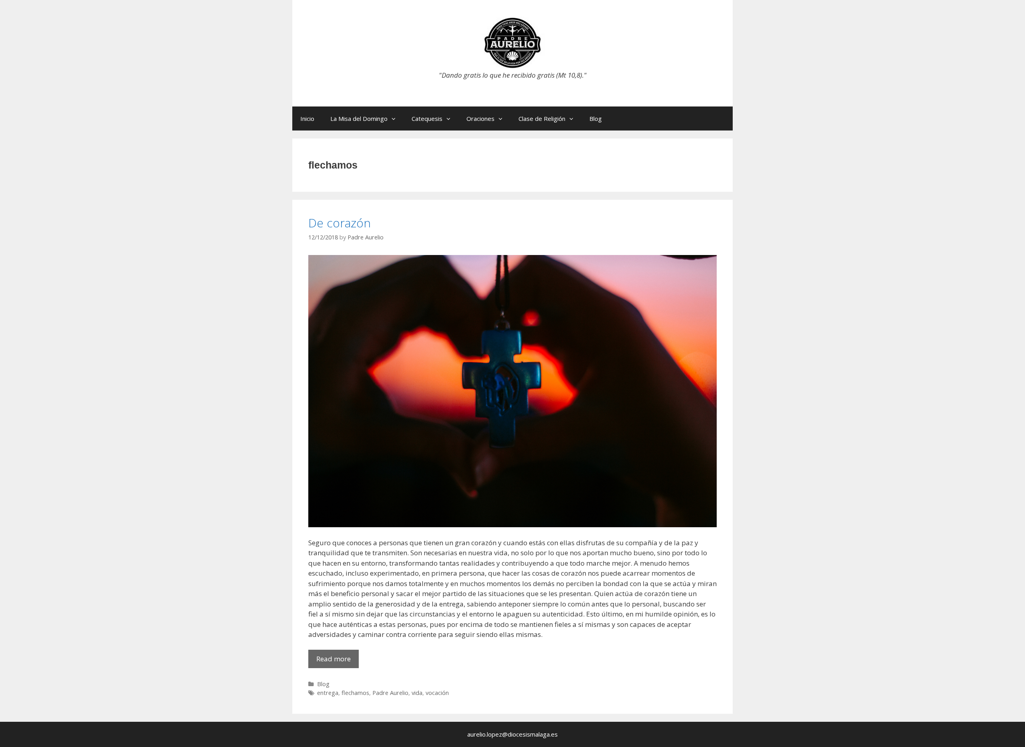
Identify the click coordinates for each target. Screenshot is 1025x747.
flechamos (355, 693)
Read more (337, 661)
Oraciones (480, 118)
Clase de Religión (542, 118)
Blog (595, 118)
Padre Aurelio (390, 693)
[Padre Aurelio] (512, 42)
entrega (327, 693)
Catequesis (427, 118)
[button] (396, 118)
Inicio (307, 118)
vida (417, 693)
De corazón (339, 223)
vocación (437, 693)
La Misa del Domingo (359, 118)
